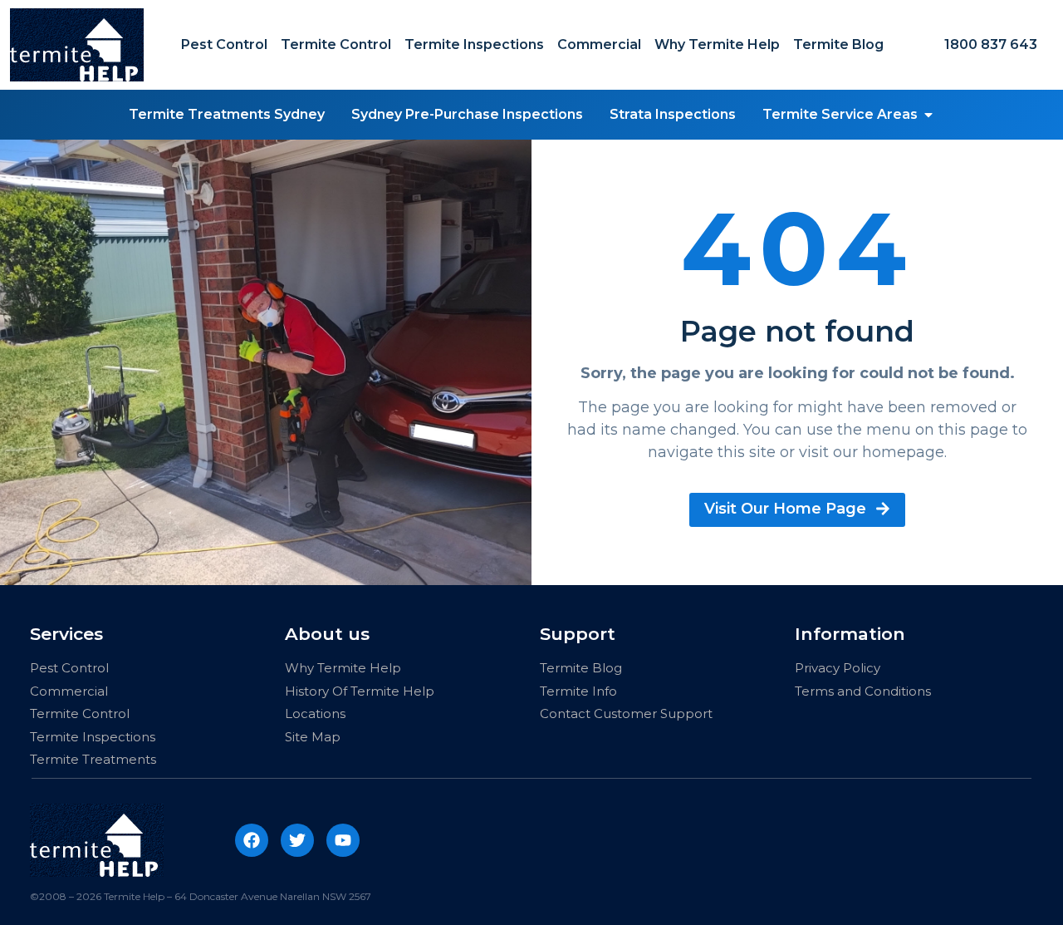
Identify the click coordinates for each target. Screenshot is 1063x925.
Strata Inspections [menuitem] (673, 114)
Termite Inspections (474, 44)
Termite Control (336, 44)
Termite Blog (838, 44)
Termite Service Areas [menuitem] (840, 114)
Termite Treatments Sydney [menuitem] (227, 114)
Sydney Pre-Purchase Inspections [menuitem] (467, 114)
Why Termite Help (717, 44)
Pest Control (224, 44)
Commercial (599, 44)
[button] (928, 115)
